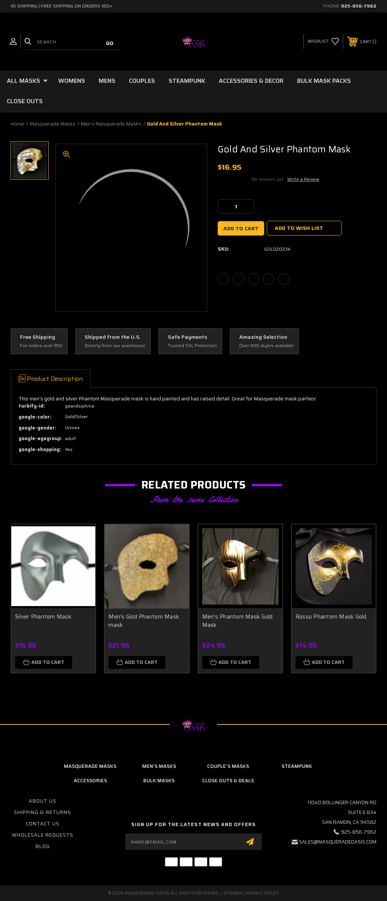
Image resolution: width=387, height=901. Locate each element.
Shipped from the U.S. (113, 337)
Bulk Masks (159, 781)
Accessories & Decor (251, 80)
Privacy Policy (262, 893)
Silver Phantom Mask (43, 616)
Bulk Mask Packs (324, 80)
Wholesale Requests (42, 835)
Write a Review (303, 179)
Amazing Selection (263, 337)
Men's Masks (159, 766)
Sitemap (233, 893)
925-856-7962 (358, 5)
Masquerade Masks (90, 766)
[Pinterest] (283, 279)
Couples (142, 80)
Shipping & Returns (42, 812)
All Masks (23, 80)
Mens (107, 80)
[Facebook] (223, 279)
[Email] (238, 279)
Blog (43, 846)
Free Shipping (37, 337)
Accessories (90, 781)
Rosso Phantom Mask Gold (331, 616)
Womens (71, 80)
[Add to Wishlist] (80, 557)
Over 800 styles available (266, 346)
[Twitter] (268, 279)
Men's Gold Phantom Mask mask (143, 621)
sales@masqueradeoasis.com (337, 842)
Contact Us (42, 824)
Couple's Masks (228, 766)
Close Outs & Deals (228, 781)
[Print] (253, 279)
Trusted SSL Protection (192, 346)
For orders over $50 (41, 346)
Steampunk (187, 80)
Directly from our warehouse (115, 346)
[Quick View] (80, 539)
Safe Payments (187, 337)
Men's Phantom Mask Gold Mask (237, 621)
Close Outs (25, 101)
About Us (42, 801)
